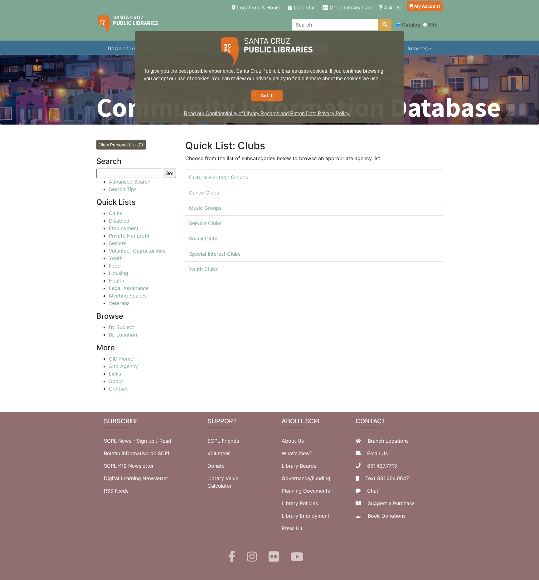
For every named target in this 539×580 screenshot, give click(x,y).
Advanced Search (129, 182)
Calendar (303, 7)
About (116, 381)
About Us (293, 441)
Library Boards (299, 466)
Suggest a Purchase (391, 503)
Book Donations (386, 516)
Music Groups (205, 208)
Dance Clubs (204, 192)
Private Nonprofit (129, 236)
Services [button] (418, 48)
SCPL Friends (223, 441)
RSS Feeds (116, 491)
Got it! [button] (267, 95)
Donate (216, 466)
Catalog (411, 25)
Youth (116, 258)
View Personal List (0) (121, 144)
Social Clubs (203, 238)
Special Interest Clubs (214, 254)
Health (116, 281)
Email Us (377, 453)
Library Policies (300, 503)
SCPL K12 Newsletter (129, 466)
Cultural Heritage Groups (218, 177)
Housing (118, 273)
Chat (372, 491)
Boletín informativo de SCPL (137, 453)
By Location (123, 335)
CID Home (121, 359)
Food (115, 266)
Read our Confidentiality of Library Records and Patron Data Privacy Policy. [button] (267, 113)
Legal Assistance (128, 288)
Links (115, 374)
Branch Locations (388, 441)
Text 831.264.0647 (387, 478)
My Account (426, 6)
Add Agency (123, 366)
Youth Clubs (203, 269)
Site (433, 25)
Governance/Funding (306, 478)
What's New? (297, 453)
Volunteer (218, 453)
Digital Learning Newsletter (136, 478)
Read (165, 441)
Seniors (117, 243)
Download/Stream (129, 48)
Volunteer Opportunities (137, 251)
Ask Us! (392, 7)
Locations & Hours (259, 7)
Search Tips (123, 189)
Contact (118, 389)
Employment (123, 228)
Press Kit (292, 528)
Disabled (119, 221)
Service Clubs (205, 223)
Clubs (115, 213)
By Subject (121, 327)
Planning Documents (306, 491)
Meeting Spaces (128, 295)
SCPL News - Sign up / (131, 441)
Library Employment (305, 516)
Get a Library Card (351, 7)
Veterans (119, 303)
